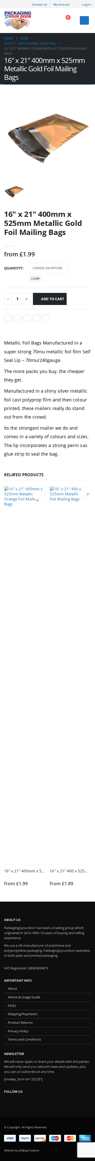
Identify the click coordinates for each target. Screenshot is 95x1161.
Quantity (13, 268)
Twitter (17, 318)
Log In (86, 4)
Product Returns (20, 1022)
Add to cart (52, 298)
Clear (35, 278)
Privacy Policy (18, 1031)
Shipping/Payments (22, 1014)
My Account (61, 4)
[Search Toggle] (51, 20)
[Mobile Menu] (84, 20)
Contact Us (39, 4)
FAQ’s (12, 1006)
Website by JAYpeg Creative (21, 1150)
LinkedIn (27, 318)
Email (46, 318)
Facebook (8, 318)
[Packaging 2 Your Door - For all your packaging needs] (18, 20)
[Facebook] (24, 4)
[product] (24, 675)
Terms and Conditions (24, 1039)
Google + (36, 318)
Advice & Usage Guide (24, 997)
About (12, 988)
